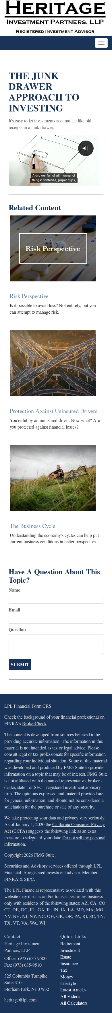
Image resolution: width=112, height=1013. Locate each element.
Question (17, 629)
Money (66, 977)
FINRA (11, 879)
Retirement (70, 943)
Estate (65, 957)
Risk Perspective (29, 296)
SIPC (29, 879)
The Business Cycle (32, 526)
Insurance (69, 963)
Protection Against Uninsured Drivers (53, 411)
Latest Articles (73, 990)
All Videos (70, 996)
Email (14, 610)
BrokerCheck (34, 723)
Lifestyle (68, 983)
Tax (63, 970)
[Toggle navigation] (101, 43)
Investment (70, 950)
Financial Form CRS (32, 706)
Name (14, 590)
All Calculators (74, 1003)
